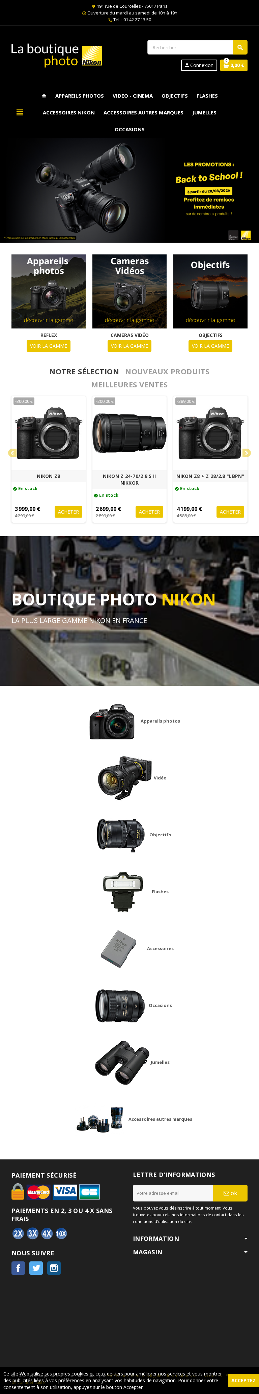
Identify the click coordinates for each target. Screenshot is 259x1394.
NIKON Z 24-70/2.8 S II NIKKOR (129, 479)
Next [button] (246, 453)
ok (233, 1193)
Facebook (18, 1268)
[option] (48, 459)
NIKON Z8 (48, 476)
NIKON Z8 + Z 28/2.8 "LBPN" (210, 476)
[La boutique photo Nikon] (56, 55)
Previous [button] (12, 453)
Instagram (54, 1268)
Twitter (36, 1268)
